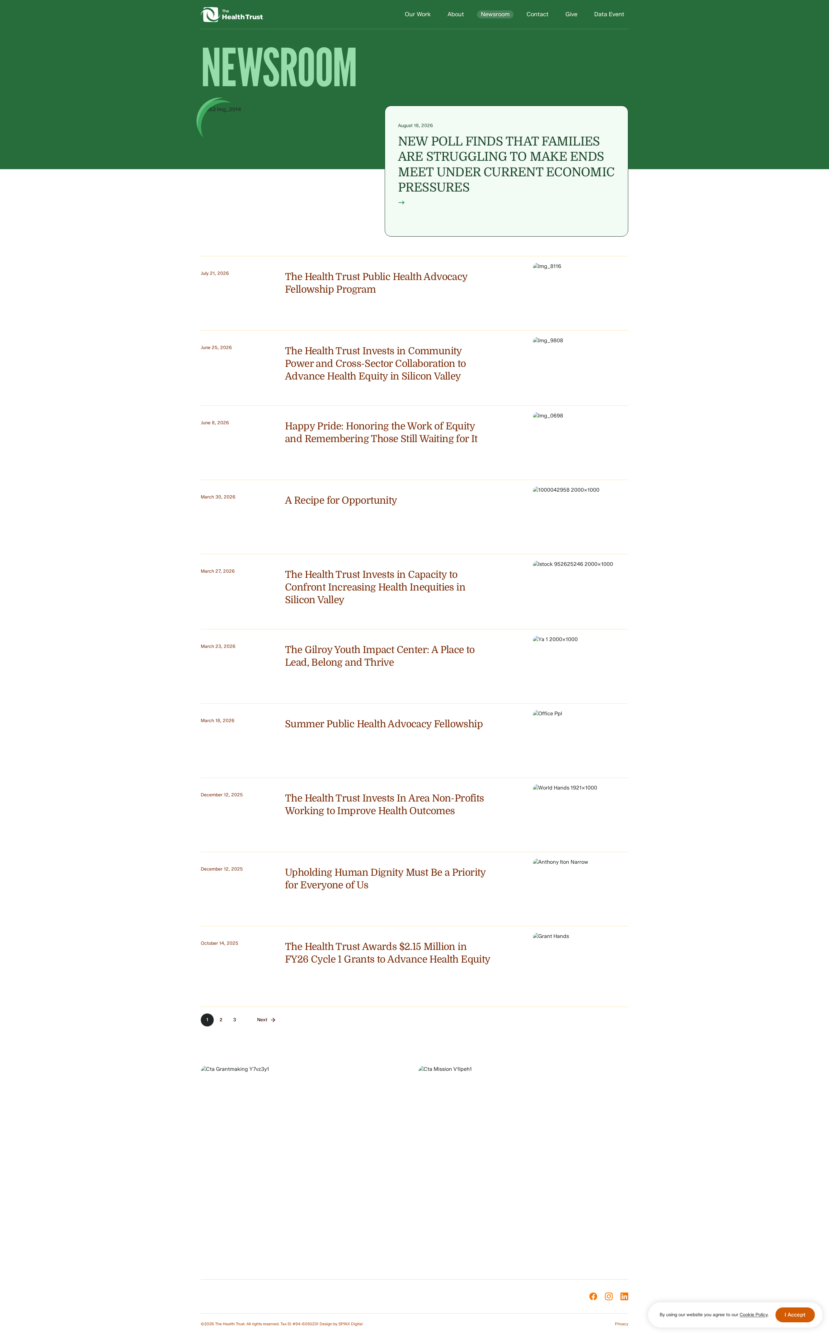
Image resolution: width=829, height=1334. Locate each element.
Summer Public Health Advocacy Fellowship (384, 724)
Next (262, 1020)
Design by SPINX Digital (341, 1323)
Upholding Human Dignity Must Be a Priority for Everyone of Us (385, 879)
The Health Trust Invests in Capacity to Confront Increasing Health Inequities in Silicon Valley (375, 587)
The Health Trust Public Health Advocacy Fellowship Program (376, 283)
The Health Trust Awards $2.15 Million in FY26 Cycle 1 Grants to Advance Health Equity (388, 953)
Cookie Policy (753, 1314)
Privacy (621, 1323)
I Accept (795, 1315)
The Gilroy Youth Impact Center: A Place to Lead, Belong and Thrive (380, 656)
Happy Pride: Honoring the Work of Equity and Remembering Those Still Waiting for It (381, 432)
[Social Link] (593, 1296)
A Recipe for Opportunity (341, 500)
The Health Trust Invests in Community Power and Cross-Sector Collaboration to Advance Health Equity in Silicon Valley (375, 363)
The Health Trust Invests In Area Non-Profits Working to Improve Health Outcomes (384, 804)
